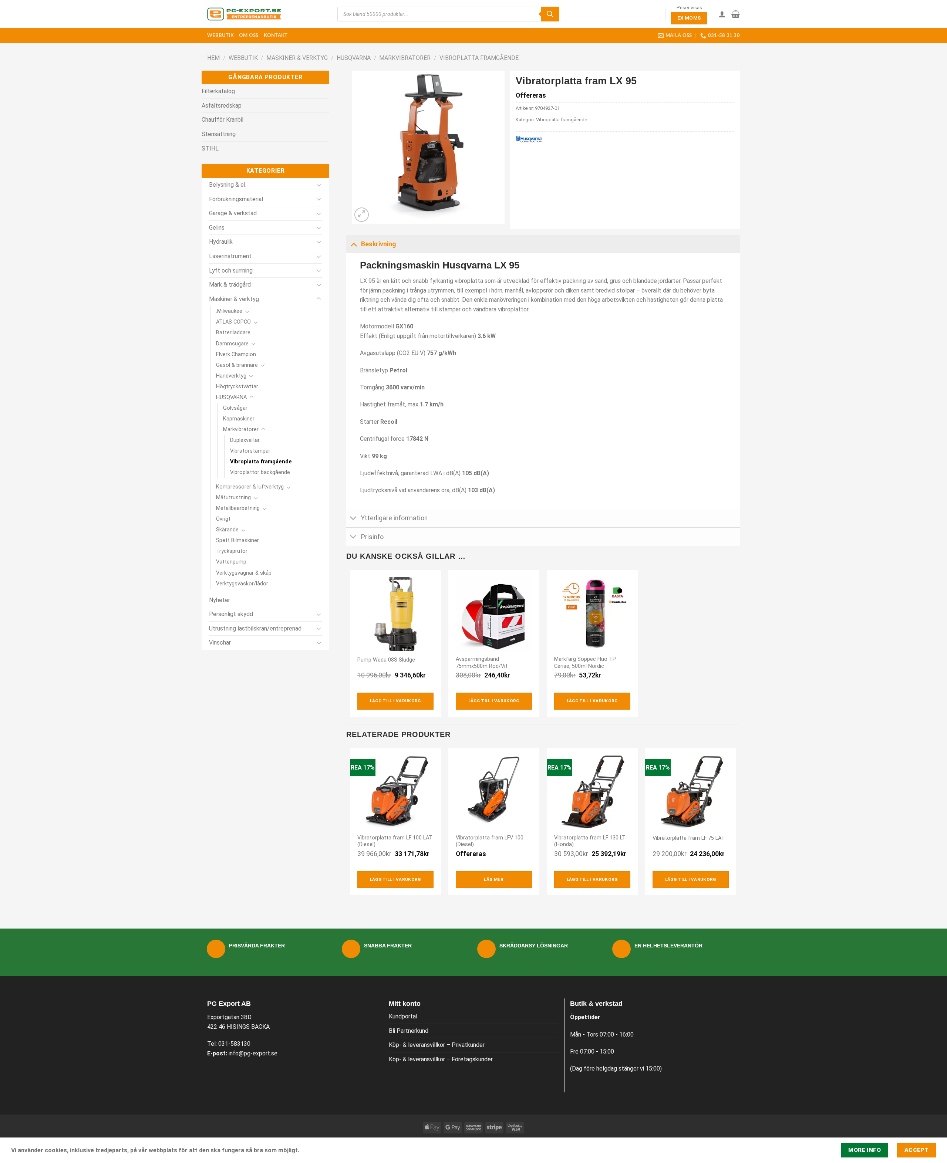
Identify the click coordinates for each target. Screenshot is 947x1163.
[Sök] (550, 14)
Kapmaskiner (239, 419)
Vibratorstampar (250, 451)
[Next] (735, 824)
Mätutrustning (233, 497)
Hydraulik (221, 241)
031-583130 (234, 1043)
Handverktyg (231, 376)
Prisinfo (372, 537)
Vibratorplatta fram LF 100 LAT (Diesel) (394, 841)
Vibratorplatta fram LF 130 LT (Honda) (590, 841)
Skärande (227, 530)
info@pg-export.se (253, 1053)
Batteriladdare (233, 332)
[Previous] (350, 824)
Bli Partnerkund (408, 1030)
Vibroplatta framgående (479, 57)
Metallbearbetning (238, 508)
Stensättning (219, 134)
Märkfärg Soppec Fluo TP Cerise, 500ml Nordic (585, 662)
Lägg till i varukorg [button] (395, 700)
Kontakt (276, 35)
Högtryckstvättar (237, 386)
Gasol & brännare (237, 365)
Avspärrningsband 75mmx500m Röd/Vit (482, 662)
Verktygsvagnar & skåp (244, 573)
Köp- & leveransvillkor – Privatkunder (437, 1044)
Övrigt (223, 519)
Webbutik (220, 35)
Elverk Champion (236, 354)
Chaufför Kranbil (222, 119)
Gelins (217, 227)
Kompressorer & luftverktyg (250, 487)
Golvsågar (235, 408)
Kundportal (403, 1016)
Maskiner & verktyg (297, 57)
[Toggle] (319, 184)
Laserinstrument (230, 256)
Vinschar (220, 642)
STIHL (210, 148)
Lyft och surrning (231, 270)
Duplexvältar (245, 440)
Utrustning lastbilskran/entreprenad (255, 628)
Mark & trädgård (230, 284)
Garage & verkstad (233, 213)
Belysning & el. (227, 184)
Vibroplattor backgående (260, 472)
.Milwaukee (229, 311)
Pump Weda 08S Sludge (386, 660)
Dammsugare (232, 344)
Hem (213, 57)
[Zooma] (361, 214)
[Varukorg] (735, 14)
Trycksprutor (231, 551)
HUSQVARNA (354, 57)
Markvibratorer (405, 57)
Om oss (249, 35)
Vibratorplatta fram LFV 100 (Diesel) (489, 841)
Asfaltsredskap (222, 105)
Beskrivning (378, 244)
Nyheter (219, 600)
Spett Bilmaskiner (237, 540)
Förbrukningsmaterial (236, 199)
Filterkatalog (218, 91)
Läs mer (493, 879)
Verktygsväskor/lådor (242, 584)
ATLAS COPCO (233, 322)
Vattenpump (231, 562)
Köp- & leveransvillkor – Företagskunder (441, 1059)
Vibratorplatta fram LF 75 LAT (689, 838)
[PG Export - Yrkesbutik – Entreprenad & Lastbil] (244, 14)
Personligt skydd (231, 614)
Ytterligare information (394, 518)
